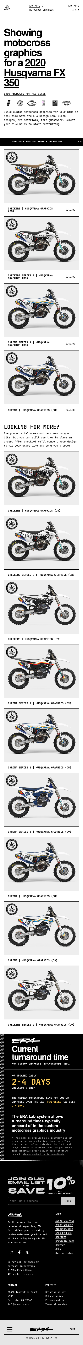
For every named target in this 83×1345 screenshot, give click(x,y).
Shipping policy (55, 1292)
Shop (66, 1338)
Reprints (60, 1237)
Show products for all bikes (25, 93)
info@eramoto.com (18, 1304)
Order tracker (64, 1224)
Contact (60, 1245)
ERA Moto (34, 5)
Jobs (58, 1249)
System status (64, 1253)
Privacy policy (54, 1300)
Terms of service (56, 1304)
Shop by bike (63, 1232)
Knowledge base (64, 1241)
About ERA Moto (64, 1220)
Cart (72, 1329)
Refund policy (54, 1296)
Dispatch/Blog (64, 1228)
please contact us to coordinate (43, 1154)
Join (68, 1201)
